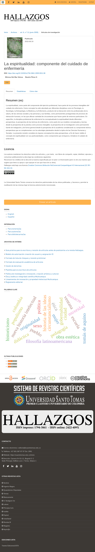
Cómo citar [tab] (34, 91)
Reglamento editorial (14, 282)
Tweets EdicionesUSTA (10, 546)
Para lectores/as (14, 229)
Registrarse (83, 2)
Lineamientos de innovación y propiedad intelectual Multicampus (32, 279)
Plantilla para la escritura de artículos (21, 270)
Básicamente (8, 497)
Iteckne (6, 483)
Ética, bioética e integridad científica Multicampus (26, 277)
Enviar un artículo (47, 202)
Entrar (91, 2)
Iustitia (6, 511)
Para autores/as (14, 232)
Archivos (14, 32)
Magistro (7, 526)
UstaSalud (7, 519)
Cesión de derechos (13, 266)
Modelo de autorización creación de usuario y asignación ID (29, 254)
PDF (7, 82)
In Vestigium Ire (9, 501)
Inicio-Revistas (62, 2)
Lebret (6, 504)
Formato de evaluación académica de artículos (24, 262)
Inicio (6, 32)
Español (73, 2)
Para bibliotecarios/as (17, 234)
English (11, 214)
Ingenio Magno (9, 486)
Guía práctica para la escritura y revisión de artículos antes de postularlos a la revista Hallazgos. (45, 250)
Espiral (6, 515)
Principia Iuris (8, 508)
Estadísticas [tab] (21, 91)
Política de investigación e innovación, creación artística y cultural (32, 274)
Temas (6, 494)
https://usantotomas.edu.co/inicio (22, 455)
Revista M (7, 522)
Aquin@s (6, 529)
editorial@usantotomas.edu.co (29, 448)
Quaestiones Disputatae (12, 490)
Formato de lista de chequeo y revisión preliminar (26, 258)
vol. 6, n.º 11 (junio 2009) (29, 32)
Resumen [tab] (9, 91)
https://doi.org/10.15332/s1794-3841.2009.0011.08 (26, 73)
